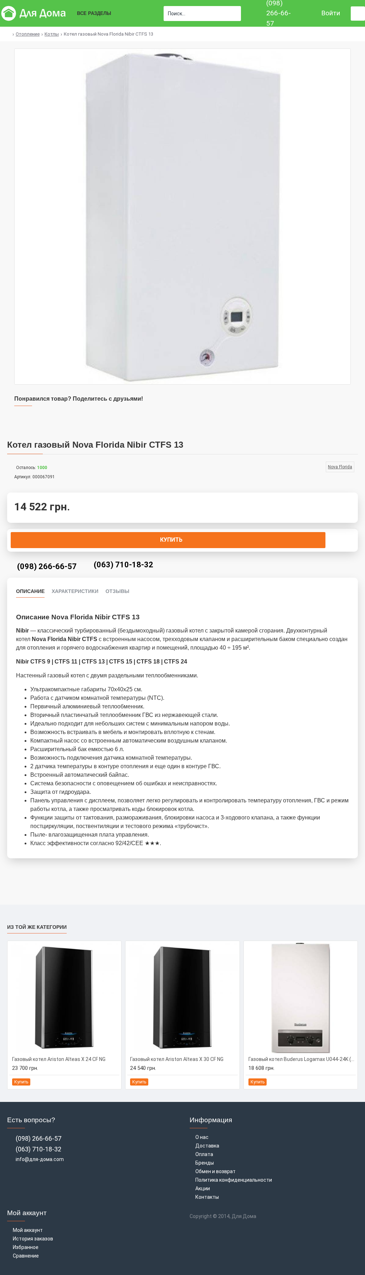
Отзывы (117, 591)
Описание (30, 591)
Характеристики (75, 591)
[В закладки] (105, 1082)
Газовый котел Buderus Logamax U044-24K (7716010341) (302, 1059)
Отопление (28, 34)
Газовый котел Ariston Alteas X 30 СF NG (176, 1059)
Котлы (52, 34)
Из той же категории (37, 927)
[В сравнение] (113, 1082)
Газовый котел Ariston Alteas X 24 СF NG (59, 1059)
